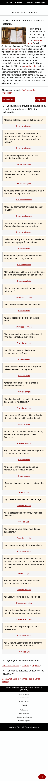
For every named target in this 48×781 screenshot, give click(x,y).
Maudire (25, 665)
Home (9, 2)
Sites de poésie (24, 694)
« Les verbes (9, 100)
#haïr (23, 90)
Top (42, 777)
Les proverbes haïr (10, 665)
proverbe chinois (31, 66)
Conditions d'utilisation (24, 717)
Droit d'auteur (24, 710)
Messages (40, 2)
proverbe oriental (12, 49)
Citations (29, 2)
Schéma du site (24, 701)
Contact (24, 705)
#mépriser (7, 93)
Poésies (18, 2)
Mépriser (36, 665)
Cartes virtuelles (24, 698)
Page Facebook (24, 713)
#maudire (31, 90)
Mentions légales (24, 721)
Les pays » (40, 100)
